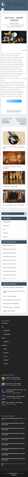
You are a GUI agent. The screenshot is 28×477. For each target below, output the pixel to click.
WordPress (14, 475)
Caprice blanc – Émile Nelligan (13, 383)
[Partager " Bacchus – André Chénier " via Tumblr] (14, 111)
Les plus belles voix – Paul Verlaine (12, 300)
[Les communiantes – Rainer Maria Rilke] (14, 196)
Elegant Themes (13, 473)
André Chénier (16, 25)
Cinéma (5, 236)
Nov (5, 424)
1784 (11, 25)
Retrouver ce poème (14, 101)
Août (21, 418)
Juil (19, 418)
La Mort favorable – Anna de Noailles (15, 396)
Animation (6, 341)
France (8, 27)
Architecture (6, 225)
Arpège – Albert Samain (9, 311)
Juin (16, 418)
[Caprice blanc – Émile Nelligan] (3, 385)
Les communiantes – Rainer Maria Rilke (13, 205)
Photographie (7, 334)
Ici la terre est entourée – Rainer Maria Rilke (13, 147)
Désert (22, 25)
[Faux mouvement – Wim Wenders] (3, 403)
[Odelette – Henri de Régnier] (3, 379)
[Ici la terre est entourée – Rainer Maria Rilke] (14, 138)
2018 (4, 275)
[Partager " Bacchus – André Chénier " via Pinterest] (17, 111)
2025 (4, 249)
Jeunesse (12, 27)
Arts (4, 229)
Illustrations (7, 330)
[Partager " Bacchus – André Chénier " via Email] (20, 111)
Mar (9, 418)
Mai (14, 418)
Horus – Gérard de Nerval (9, 296)
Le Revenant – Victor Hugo (10, 186)
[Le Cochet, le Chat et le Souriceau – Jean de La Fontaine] (3, 391)
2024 (4, 253)
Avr (12, 418)
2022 (4, 260)
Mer (16, 27)
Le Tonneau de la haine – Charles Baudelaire (12, 167)
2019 (4, 271)
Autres (5, 349)
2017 (4, 278)
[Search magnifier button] (25, 213)
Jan (5, 418)
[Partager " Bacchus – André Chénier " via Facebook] (8, 111)
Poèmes (17, 23)
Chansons (6, 352)
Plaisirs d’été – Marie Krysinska (11, 303)
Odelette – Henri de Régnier (13, 377)
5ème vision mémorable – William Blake (13, 287)
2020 (4, 267)
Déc (7, 424)
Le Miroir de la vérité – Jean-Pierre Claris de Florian (14, 291)
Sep (24, 423)
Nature (20, 27)
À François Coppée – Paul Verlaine (11, 307)
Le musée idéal (7, 222)
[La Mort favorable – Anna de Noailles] (3, 397)
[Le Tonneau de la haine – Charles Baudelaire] (14, 158)
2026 (4, 245)
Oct (2, 424)
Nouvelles (6, 360)
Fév (7, 418)
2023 (4, 256)
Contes (5, 356)
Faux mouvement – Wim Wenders (14, 402)
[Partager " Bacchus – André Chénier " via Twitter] (11, 111)
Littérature (11, 23)
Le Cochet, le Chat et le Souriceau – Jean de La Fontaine (16, 390)
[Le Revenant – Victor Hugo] (14, 177)
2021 (4, 264)
